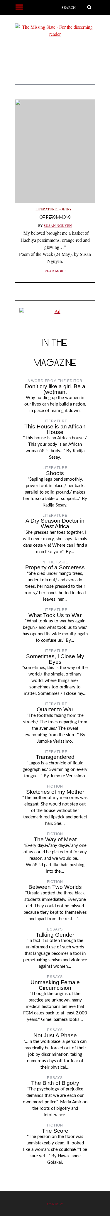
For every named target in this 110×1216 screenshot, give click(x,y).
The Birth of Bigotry (55, 1083)
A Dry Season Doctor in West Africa (55, 523)
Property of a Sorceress (55, 567)
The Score (55, 1131)
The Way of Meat (55, 839)
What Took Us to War (55, 615)
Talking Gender (55, 935)
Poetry (65, 209)
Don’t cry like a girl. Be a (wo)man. (55, 389)
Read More (55, 271)
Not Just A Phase (55, 1035)
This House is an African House (55, 429)
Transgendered (55, 757)
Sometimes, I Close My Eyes (55, 659)
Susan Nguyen (58, 225)
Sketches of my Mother (55, 792)
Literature (46, 209)
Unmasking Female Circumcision (55, 985)
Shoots (55, 473)
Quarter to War (55, 709)
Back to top (55, 1203)
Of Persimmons (55, 217)
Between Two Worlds (55, 887)
